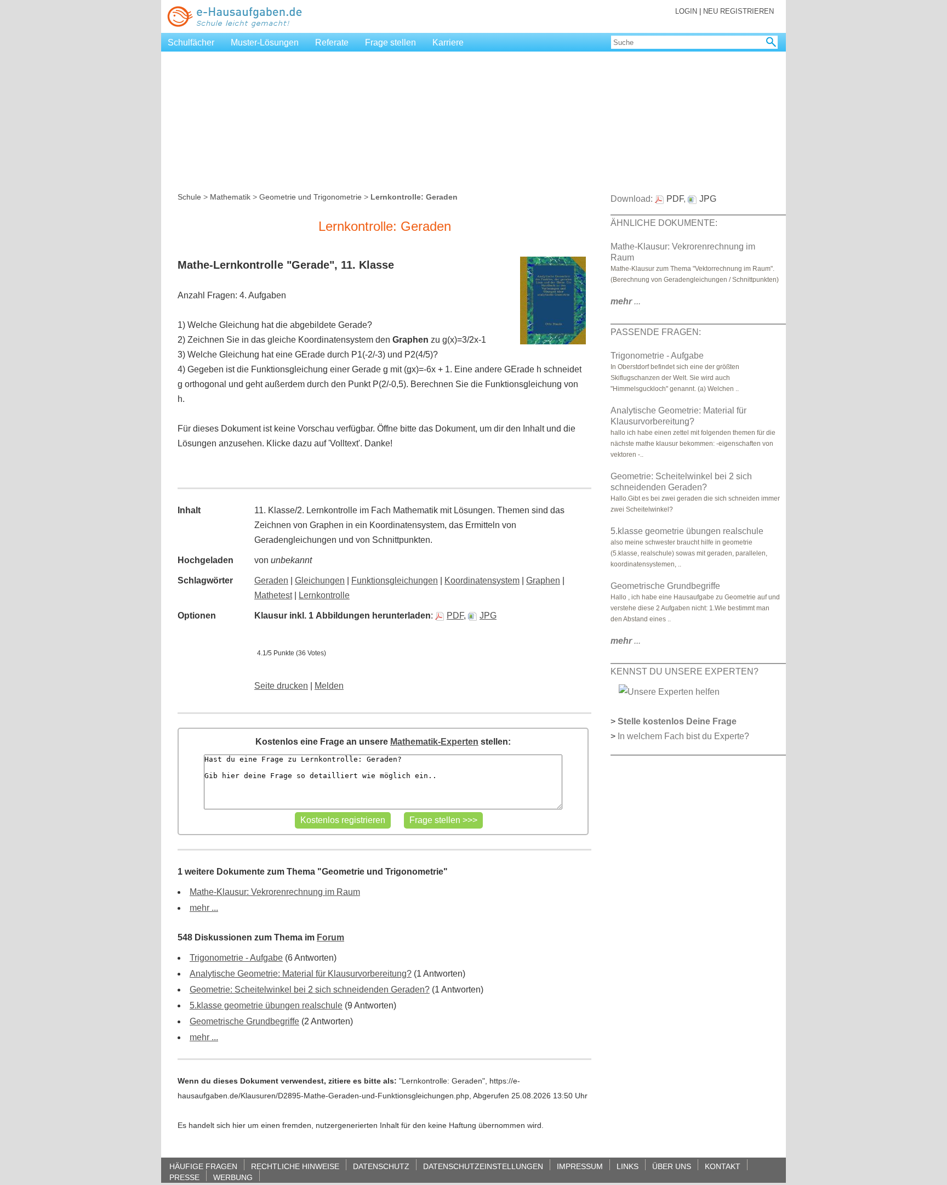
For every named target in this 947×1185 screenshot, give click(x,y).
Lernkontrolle (324, 595)
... (626, 301)
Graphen (543, 580)
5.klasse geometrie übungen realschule (266, 1005)
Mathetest (273, 595)
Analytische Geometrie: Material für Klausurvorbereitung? (301, 973)
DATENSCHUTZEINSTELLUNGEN (483, 1166)
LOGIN (686, 11)
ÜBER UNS (671, 1166)
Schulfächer (191, 42)
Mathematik (230, 196)
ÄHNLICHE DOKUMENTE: (664, 223)
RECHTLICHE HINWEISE (295, 1166)
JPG (488, 615)
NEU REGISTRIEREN (738, 11)
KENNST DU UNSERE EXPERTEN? (684, 671)
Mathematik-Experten (434, 741)
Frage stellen (390, 42)
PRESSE (184, 1177)
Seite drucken (281, 685)
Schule (189, 196)
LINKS (627, 1166)
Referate (332, 42)
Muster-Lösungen (265, 42)
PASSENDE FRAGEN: (656, 332)
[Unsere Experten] (669, 691)
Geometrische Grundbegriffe (244, 1021)
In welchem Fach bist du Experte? (683, 736)
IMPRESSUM (580, 1166)
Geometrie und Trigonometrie (310, 196)
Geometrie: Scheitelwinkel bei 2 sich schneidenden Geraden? (310, 989)
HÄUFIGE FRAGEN (203, 1166)
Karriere (448, 42)
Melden (329, 685)
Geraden (271, 580)
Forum (330, 937)
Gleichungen (320, 580)
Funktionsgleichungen (394, 580)
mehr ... (204, 907)
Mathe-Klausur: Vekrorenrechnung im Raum (275, 892)
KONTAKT (722, 1166)
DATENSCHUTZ (381, 1166)
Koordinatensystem (482, 580)
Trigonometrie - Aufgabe (236, 957)
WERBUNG (233, 1177)
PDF (455, 615)
